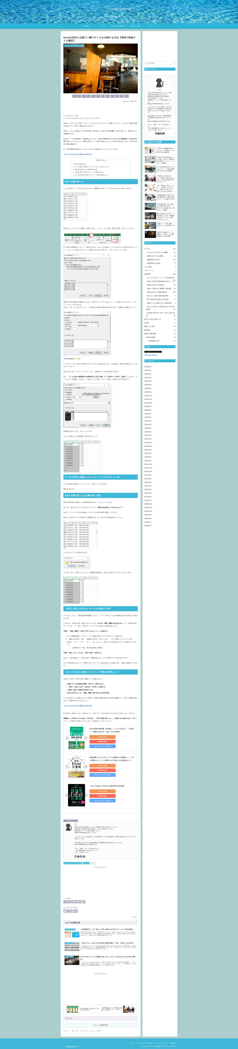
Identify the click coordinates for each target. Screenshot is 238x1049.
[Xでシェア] (76, 96)
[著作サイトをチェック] (75, 856)
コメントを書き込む (101, 1025)
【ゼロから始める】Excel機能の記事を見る (77, 154)
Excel (93, 863)
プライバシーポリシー (161, 1043)
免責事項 (173, 1043)
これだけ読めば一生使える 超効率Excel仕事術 (107, 786)
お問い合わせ (149, 1043)
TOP (132, 1043)
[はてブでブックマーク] (95, 96)
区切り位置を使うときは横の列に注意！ (86, 169)
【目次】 (98, 160)
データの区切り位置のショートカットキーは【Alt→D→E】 (92, 167)
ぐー (76, 824)
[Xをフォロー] (78, 856)
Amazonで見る (102, 737)
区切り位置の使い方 (80, 164)
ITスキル (87, 863)
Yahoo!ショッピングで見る (102, 746)
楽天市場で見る (102, 741)
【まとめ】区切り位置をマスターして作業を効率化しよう (91, 175)
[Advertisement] (100, 107)
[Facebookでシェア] (86, 96)
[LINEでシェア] (114, 96)
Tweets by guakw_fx (151, 355)
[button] (124, 96)
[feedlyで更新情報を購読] (81, 856)
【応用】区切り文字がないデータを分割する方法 (89, 172)
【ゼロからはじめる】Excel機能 (73, 863)
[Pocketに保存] (105, 96)
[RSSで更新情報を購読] (84, 856)
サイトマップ (140, 1043)
